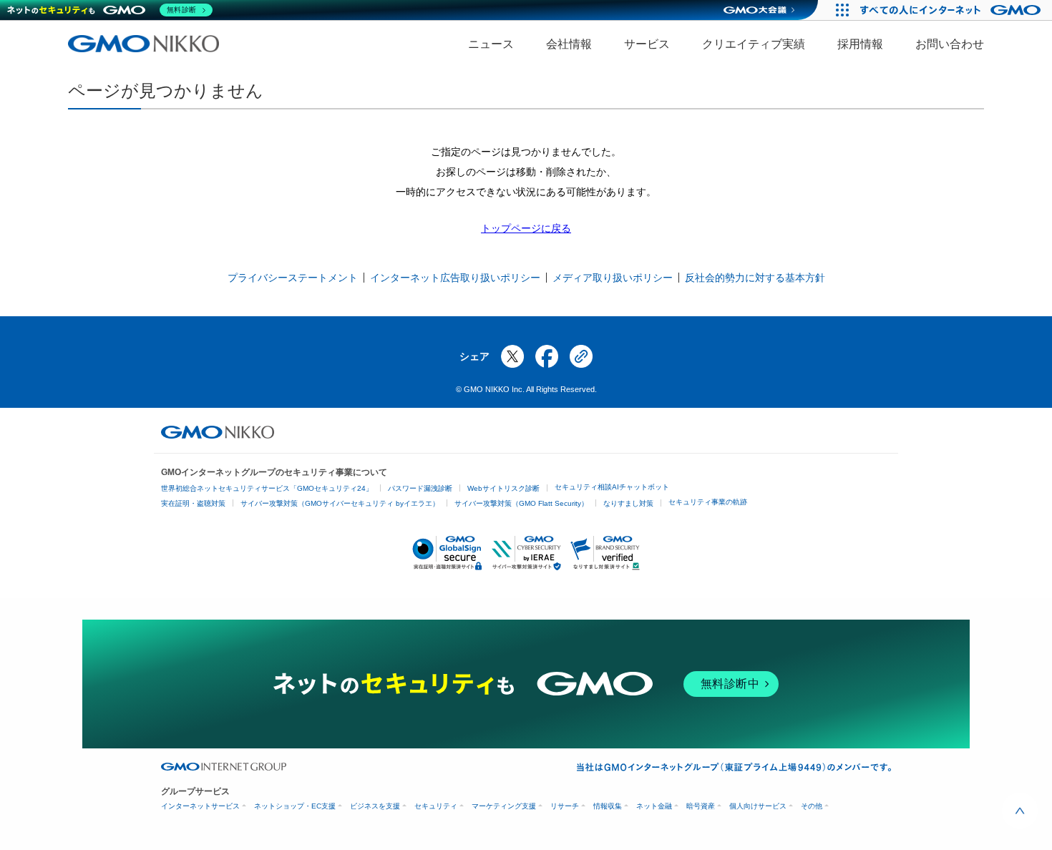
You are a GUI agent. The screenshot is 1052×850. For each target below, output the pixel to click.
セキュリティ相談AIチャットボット (612, 487)
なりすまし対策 (628, 503)
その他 (811, 806)
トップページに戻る (526, 228)
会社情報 (569, 44)
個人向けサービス (757, 806)
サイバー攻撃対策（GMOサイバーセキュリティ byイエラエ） (339, 503)
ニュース (491, 44)
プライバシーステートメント (293, 277)
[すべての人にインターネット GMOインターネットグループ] (952, 10)
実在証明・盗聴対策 (193, 503)
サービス (647, 44)
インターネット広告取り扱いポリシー (455, 277)
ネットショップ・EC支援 (295, 806)
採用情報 (860, 44)
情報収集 (607, 806)
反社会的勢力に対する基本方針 (755, 277)
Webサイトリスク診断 (503, 488)
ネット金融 (654, 806)
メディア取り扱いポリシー (612, 277)
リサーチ (564, 806)
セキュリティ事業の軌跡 (707, 502)
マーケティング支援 (504, 806)
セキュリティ (435, 806)
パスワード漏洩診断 (420, 488)
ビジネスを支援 (375, 806)
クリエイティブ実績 (753, 44)
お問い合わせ (949, 44)
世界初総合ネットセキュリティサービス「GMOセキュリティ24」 (267, 488)
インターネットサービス (200, 806)
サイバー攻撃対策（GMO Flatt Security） (521, 503)
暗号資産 (700, 806)
